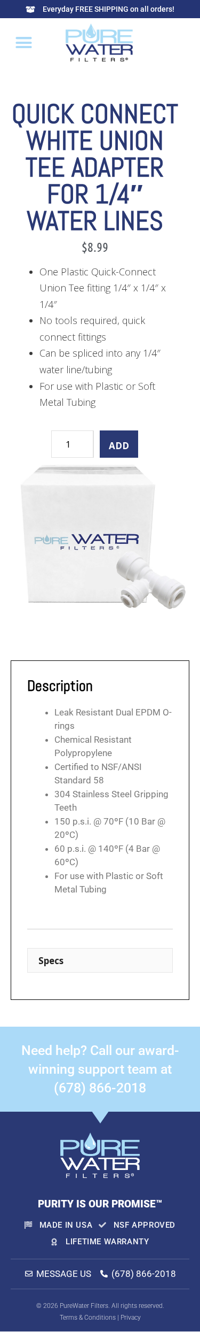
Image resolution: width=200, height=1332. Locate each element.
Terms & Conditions (88, 1317)
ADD (119, 446)
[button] (24, 42)
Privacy (131, 1317)
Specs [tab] (50, 960)
